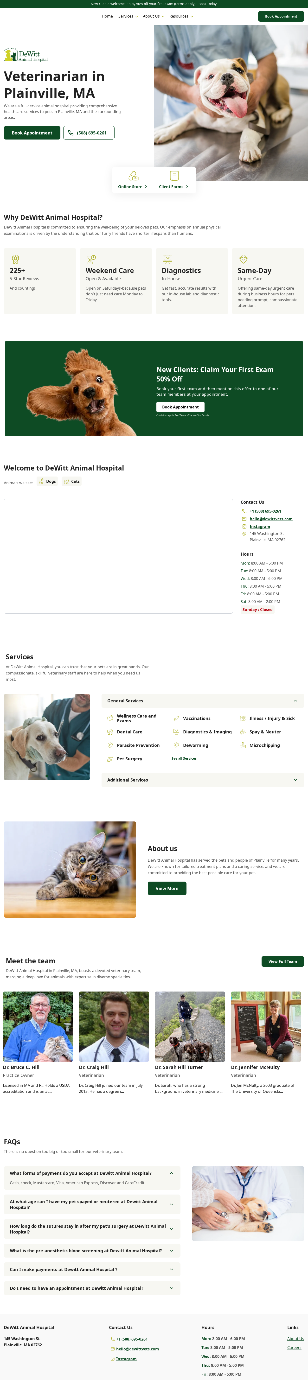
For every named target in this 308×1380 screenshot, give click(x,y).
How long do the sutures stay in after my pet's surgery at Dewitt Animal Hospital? (88, 1229)
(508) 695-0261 (92, 133)
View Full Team (283, 961)
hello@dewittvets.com (137, 1349)
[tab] (46, 776)
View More (167, 888)
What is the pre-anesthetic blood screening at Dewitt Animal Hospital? (86, 1250)
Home (107, 16)
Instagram (126, 1358)
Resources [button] (178, 16)
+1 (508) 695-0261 (132, 1339)
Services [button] (125, 16)
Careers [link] (294, 1347)
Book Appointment (281, 16)
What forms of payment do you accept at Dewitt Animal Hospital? (81, 1173)
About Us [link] (295, 1338)
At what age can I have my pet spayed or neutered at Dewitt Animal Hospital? (83, 1204)
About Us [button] (151, 16)
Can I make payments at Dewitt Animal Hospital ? (63, 1269)
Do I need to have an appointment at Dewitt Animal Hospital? (76, 1288)
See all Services (184, 758)
